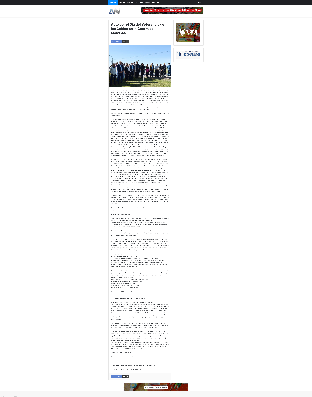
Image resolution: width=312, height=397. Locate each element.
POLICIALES (139, 2)
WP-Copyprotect (15, 396)
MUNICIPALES (130, 2)
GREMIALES (122, 2)
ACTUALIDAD (113, 2)
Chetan (9, 396)
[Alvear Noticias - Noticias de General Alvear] (114, 11)
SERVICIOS (155, 2)
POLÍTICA (147, 2)
